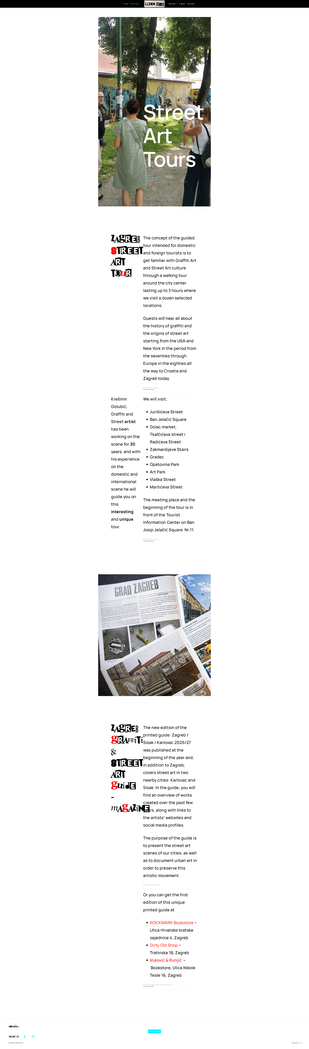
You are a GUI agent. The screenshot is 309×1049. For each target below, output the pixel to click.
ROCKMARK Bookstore (172, 922)
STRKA (300, 1043)
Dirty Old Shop (164, 945)
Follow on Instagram (154, 1031)
